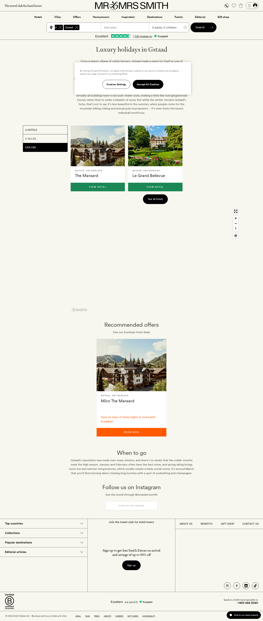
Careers (119, 616)
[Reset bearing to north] (235, 228)
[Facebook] (236, 585)
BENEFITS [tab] (206, 523)
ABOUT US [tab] (186, 523)
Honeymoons (101, 17)
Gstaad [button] (69, 27)
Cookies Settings (116, 84)
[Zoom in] (235, 218)
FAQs (87, 616)
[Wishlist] (233, 5)
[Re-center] (235, 235)
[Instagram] (227, 585)
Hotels (38, 17)
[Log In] (252, 5)
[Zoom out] (235, 223)
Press (96, 616)
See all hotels (155, 199)
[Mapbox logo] (79, 310)
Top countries (14, 523)
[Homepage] (131, 5)
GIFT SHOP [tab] (227, 523)
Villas (57, 17)
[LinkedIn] (246, 585)
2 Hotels (31, 129)
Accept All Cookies (148, 84)
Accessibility (148, 616)
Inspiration (128, 17)
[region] (155, 260)
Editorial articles (15, 552)
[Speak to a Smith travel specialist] (227, 5)
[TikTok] (255, 585)
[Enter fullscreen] (235, 211)
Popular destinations (18, 542)
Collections (12, 533)
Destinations (154, 17)
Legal (78, 616)
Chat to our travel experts (246, 615)
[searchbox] (91, 27)
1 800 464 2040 (247, 603)
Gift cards (133, 616)
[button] (227, 5)
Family (179, 17)
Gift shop (223, 17)
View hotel (97, 187)
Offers (77, 17)
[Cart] (241, 5)
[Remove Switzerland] (60, 27)
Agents (107, 616)
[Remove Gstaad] (76, 27)
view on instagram (131, 506)
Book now (131, 432)
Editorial (200, 17)
